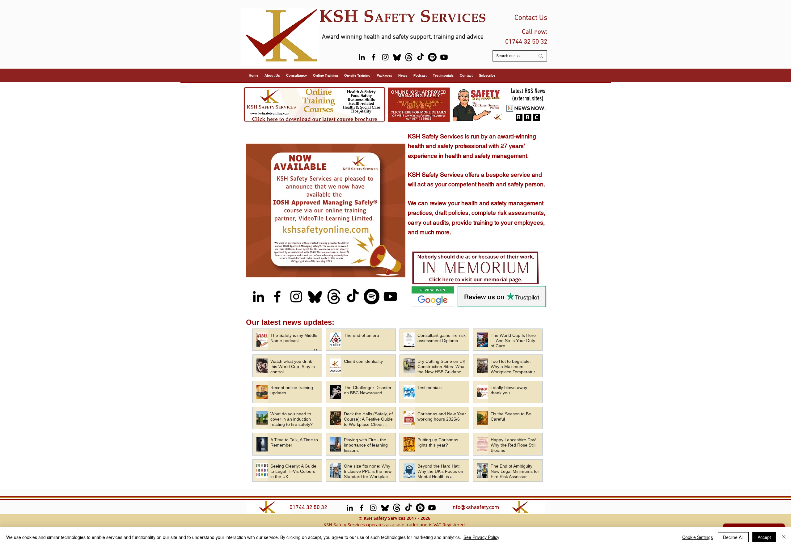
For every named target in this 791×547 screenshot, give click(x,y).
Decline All (733, 537)
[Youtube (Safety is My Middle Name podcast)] (444, 57)
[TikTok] (420, 57)
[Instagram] (385, 57)
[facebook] (373, 57)
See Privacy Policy (481, 537)
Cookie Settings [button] (697, 537)
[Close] (783, 537)
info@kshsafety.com (475, 507)
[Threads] (408, 57)
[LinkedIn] (361, 57)
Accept (764, 537)
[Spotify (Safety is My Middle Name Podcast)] (432, 57)
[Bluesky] (397, 57)
